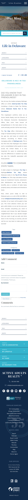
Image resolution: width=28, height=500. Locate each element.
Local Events (18, 3)
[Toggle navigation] (25, 3)
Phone (11, 3)
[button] (25, 33)
